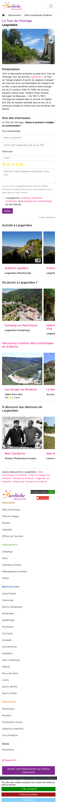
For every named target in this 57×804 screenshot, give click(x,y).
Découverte (14, 15)
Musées (6, 522)
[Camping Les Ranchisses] (22, 305)
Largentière (36, 76)
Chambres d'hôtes (11, 564)
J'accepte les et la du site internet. (28, 201)
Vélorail (6, 666)
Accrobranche (9, 646)
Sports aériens (9, 686)
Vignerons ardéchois (13, 728)
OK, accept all (29, 789)
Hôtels (5, 578)
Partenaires (8, 749)
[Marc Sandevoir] (22, 433)
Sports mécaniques (12, 606)
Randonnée (8, 613)
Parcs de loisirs (10, 673)
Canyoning (7, 600)
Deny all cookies (29, 794)
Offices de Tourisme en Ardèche (30, 481)
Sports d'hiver (9, 693)
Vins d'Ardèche (10, 735)
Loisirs (5, 680)
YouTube (44, 498)
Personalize (28, 800)
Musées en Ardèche (23, 478)
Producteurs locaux (12, 722)
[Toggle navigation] (51, 6)
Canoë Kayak (9, 593)
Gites (5, 558)
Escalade (6, 640)
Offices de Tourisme (12, 536)
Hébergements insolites (14, 571)
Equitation (7, 653)
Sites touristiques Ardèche (38, 15)
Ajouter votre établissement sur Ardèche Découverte (28, 770)
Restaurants (8, 708)
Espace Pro (10, 760)
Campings (7, 551)
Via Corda (7, 633)
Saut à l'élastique (11, 660)
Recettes (6, 715)
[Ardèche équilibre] (22, 247)
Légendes (7, 529)
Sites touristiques (11, 509)
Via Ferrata (7, 626)
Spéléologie (8, 620)
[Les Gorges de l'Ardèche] (22, 369)
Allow (51, 492)
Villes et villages (10, 516)
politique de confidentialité (38, 201)
